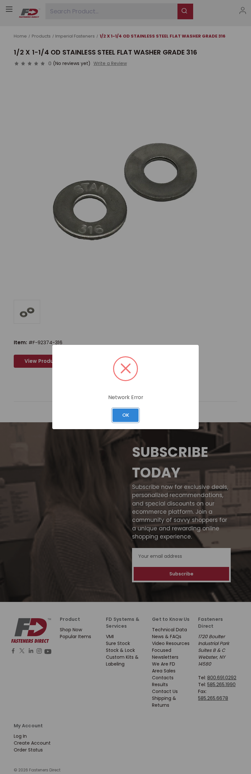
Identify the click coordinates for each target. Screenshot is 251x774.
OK (125, 414)
